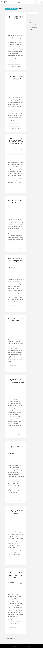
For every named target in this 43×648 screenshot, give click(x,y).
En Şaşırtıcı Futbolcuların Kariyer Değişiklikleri (16, 17)
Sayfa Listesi (32, 22)
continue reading (14, 186)
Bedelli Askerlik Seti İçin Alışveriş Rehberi (15, 201)
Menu (41, 2)
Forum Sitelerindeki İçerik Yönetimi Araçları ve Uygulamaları (16, 446)
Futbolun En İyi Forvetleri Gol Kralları (16, 319)
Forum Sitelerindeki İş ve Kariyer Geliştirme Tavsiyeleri (16, 511)
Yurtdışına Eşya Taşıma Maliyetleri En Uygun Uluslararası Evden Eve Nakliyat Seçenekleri (16, 141)
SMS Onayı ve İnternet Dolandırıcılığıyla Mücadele (16, 78)
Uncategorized (13, 66)
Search (37, 2)
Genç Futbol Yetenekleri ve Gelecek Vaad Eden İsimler (15, 260)
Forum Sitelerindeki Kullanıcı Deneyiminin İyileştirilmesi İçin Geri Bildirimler (16, 574)
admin (21, 149)
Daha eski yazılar (11, 638)
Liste (31, 20)
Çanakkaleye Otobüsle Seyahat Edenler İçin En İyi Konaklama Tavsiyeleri (16, 380)
